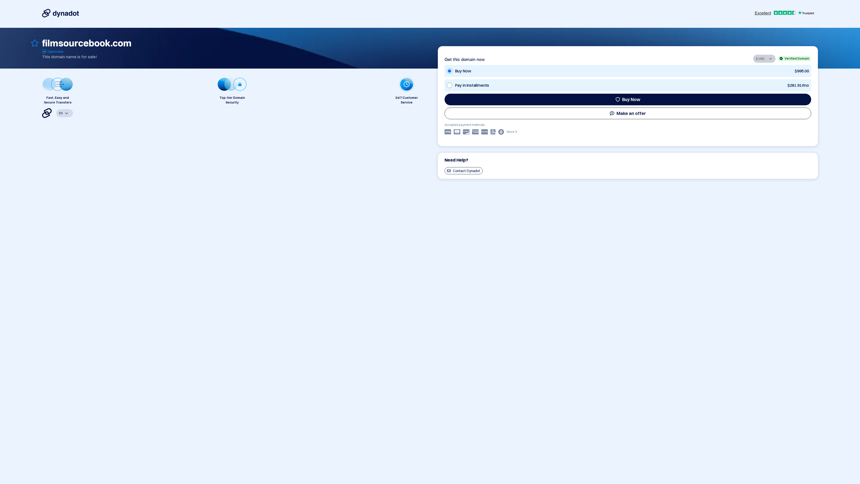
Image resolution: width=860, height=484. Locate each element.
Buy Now (631, 99)
